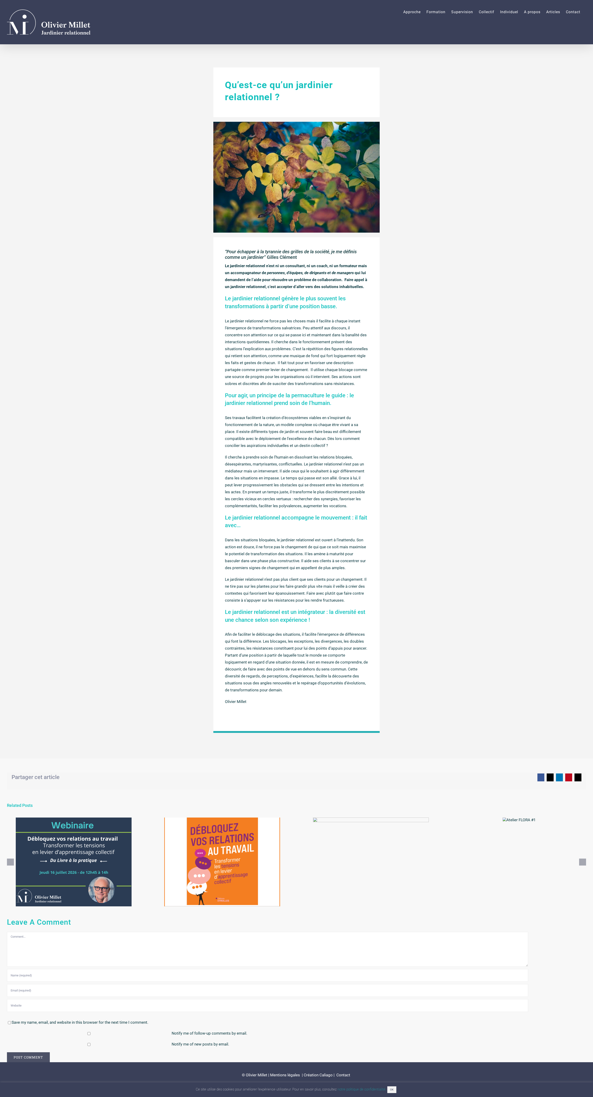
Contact (342, 1075)
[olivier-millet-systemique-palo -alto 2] (296, 123)
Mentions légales (285, 1075)
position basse (318, 306)
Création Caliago (318, 1075)
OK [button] (392, 1089)
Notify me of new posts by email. (200, 1044)
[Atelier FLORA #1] (519, 820)
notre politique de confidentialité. (362, 1089)
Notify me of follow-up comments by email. (209, 1033)
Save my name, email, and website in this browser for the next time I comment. (80, 1022)
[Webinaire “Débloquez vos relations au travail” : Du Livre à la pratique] (74, 862)
